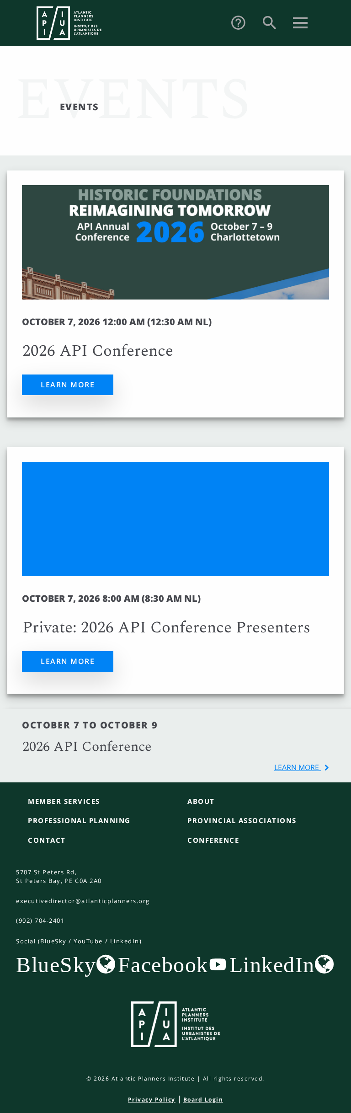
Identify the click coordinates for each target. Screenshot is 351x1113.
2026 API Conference (97, 351)
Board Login (203, 1099)
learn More (68, 385)
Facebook (163, 964)
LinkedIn (124, 941)
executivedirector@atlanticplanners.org (83, 901)
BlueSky (53, 941)
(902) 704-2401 (40, 920)
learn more (297, 767)
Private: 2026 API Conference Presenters (166, 628)
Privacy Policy (152, 1099)
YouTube (88, 941)
